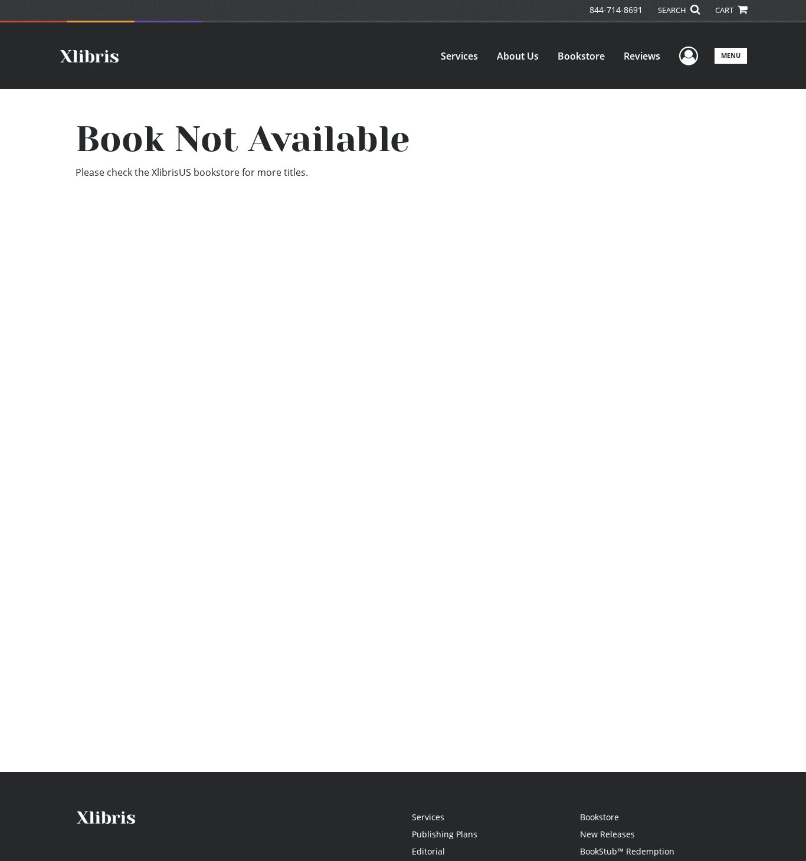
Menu (731, 55)
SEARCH (673, 10)
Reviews (642, 56)
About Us (518, 56)
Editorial (428, 851)
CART (725, 10)
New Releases (607, 834)
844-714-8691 (616, 9)
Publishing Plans (444, 834)
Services (459, 56)
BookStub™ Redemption (627, 851)
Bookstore (581, 56)
